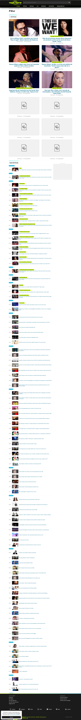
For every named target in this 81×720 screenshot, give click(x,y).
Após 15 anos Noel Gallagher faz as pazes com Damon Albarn (30, 638)
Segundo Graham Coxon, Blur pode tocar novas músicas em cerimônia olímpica (34, 598)
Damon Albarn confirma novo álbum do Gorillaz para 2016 (30, 463)
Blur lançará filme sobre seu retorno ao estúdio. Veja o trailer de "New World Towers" (35, 370)
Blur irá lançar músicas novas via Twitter (26, 567)
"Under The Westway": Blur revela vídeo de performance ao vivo (31, 534)
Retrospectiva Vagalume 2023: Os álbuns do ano (28, 210)
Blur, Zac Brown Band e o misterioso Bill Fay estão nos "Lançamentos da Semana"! (34, 433)
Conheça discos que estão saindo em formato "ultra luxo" (30, 544)
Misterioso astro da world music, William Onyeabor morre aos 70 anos (32, 342)
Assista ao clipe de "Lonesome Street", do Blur (28, 443)
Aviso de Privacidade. (15, 714)
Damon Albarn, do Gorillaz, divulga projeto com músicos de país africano (33, 646)
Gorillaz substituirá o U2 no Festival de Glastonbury (29, 684)
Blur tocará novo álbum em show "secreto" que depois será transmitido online (34, 453)
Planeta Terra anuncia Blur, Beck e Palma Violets (28, 509)
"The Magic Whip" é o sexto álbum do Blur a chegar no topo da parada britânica (34, 428)
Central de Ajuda (63, 697)
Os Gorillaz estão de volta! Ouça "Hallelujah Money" (28, 337)
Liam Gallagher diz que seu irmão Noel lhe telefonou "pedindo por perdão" (33, 253)
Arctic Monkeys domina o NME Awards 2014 (27, 481)
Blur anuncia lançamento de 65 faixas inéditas (28, 588)
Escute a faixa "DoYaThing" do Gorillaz (26, 608)
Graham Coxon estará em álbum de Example (27, 552)
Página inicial (11, 8)
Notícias (43, 6)
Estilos (32, 6)
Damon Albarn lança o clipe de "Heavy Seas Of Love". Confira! (30, 476)
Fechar (11, 717)
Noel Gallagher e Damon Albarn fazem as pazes (28, 603)
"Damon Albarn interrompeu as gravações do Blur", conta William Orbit (32, 572)
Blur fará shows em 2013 (24, 539)
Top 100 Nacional (12, 700)
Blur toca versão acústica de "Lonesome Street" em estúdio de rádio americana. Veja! (35, 413)
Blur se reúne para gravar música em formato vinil (28, 689)
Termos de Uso (63, 698)
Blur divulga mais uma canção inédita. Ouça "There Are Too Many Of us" (32, 448)
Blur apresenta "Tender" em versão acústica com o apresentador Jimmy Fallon (34, 423)
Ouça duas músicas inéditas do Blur (26, 562)
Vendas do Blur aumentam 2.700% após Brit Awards (29, 613)
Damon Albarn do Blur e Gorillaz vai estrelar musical (29, 651)
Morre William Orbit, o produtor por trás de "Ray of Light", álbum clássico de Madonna (35, 169)
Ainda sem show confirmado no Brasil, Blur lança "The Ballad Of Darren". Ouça (34, 233)
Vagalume (15, 2)
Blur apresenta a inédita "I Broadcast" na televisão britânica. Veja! (31, 438)
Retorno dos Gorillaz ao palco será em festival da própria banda (31, 332)
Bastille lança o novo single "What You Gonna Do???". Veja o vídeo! (31, 286)
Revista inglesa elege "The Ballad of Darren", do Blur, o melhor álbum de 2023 (33, 220)
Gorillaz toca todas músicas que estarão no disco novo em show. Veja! (32, 304)
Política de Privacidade (65, 700)
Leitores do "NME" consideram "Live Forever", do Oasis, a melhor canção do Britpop (35, 514)
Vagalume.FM (60, 6)
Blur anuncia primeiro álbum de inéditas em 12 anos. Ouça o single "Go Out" (33, 458)
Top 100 (25, 6)
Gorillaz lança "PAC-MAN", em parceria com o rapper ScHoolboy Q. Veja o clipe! (34, 292)
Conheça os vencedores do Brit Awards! (26, 618)
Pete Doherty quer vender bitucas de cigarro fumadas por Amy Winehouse (33, 504)
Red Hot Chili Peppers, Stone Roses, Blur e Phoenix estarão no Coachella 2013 (34, 529)
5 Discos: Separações (23, 671)
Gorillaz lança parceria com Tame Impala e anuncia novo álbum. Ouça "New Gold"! (34, 263)
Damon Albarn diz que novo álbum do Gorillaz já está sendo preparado (32, 375)
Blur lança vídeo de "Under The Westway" (27, 557)
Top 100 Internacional (13, 702)
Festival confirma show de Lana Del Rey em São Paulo (29, 499)
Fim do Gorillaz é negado (23, 656)
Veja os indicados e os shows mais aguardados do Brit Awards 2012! (32, 623)
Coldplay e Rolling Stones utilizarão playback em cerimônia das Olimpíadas (33, 593)
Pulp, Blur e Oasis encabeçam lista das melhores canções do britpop (32, 519)
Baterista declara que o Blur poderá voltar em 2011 (28, 661)
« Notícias (11, 692)
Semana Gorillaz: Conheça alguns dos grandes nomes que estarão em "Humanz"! (34, 322)
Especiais (11, 697)
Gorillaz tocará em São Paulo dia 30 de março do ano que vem (31, 317)
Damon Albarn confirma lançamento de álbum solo (28, 486)
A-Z (37, 6)
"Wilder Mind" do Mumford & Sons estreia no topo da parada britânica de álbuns (34, 418)
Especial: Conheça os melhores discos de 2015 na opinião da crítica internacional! (34, 360)
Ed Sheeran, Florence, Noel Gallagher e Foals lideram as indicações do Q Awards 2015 (35, 380)
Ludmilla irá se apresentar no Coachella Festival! (28, 205)
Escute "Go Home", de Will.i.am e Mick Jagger (27, 633)
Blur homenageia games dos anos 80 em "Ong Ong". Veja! (30, 408)
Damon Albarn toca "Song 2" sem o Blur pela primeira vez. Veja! (31, 471)
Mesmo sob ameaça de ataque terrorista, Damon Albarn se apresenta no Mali (33, 355)
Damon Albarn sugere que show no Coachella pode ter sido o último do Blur (33, 185)
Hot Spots (51, 6)
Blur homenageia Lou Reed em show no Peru (27, 491)
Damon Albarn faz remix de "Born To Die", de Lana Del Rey (30, 628)
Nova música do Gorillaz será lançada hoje (27, 327)
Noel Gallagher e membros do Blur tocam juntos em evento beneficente (32, 524)
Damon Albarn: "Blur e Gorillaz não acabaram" (27, 583)
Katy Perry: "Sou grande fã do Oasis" (26, 679)
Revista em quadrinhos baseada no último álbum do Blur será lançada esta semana (35, 403)
